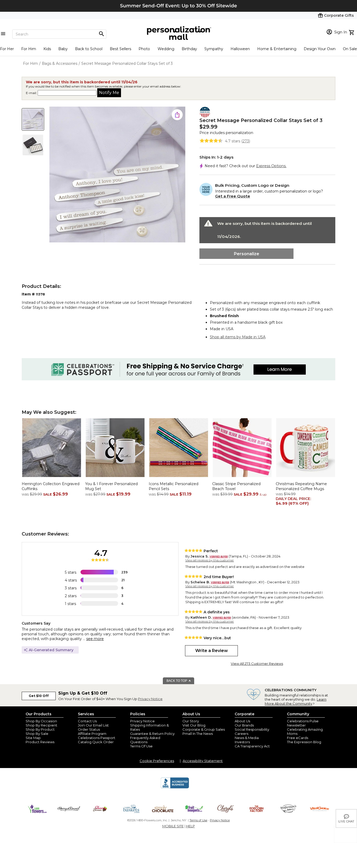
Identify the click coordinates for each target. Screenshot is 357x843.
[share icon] (177, 114)
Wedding (166, 48)
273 (246, 141)
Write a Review (211, 650)
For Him (28, 48)
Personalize (246, 253)
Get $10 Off (39, 696)
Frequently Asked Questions (145, 740)
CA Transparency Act (252, 746)
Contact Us (87, 721)
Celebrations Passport (96, 738)
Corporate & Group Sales (203, 729)
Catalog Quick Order (96, 742)
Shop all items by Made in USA (238, 337)
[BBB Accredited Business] (174, 787)
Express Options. (271, 166)
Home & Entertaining (276, 48)
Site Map (33, 738)
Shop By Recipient (41, 725)
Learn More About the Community (295, 701)
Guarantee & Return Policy (152, 733)
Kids (47, 48)
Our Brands (244, 725)
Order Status (89, 729)
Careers (241, 733)
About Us (242, 721)
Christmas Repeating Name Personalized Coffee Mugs (301, 486)
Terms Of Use (141, 746)
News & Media (247, 738)
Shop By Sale (37, 733)
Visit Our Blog (193, 725)
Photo (144, 48)
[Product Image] (117, 175)
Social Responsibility (252, 729)
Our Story (190, 721)
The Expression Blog (304, 742)
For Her (7, 48)
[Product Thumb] (33, 119)
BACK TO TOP (177, 681)
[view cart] (352, 31)
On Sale (350, 48)
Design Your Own (320, 48)
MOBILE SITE (173, 826)
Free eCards (297, 738)
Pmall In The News (197, 733)
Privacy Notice (150, 699)
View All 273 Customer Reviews (257, 663)
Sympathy (213, 48)
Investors (242, 742)
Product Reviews (40, 742)
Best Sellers (120, 48)
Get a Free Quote (232, 196)
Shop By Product (40, 729)
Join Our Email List (93, 725)
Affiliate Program (92, 733)
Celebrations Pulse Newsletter (303, 723)
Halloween (240, 48)
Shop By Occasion (41, 721)
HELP (190, 826)
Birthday (189, 48)
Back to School (88, 48)
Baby (63, 48)
